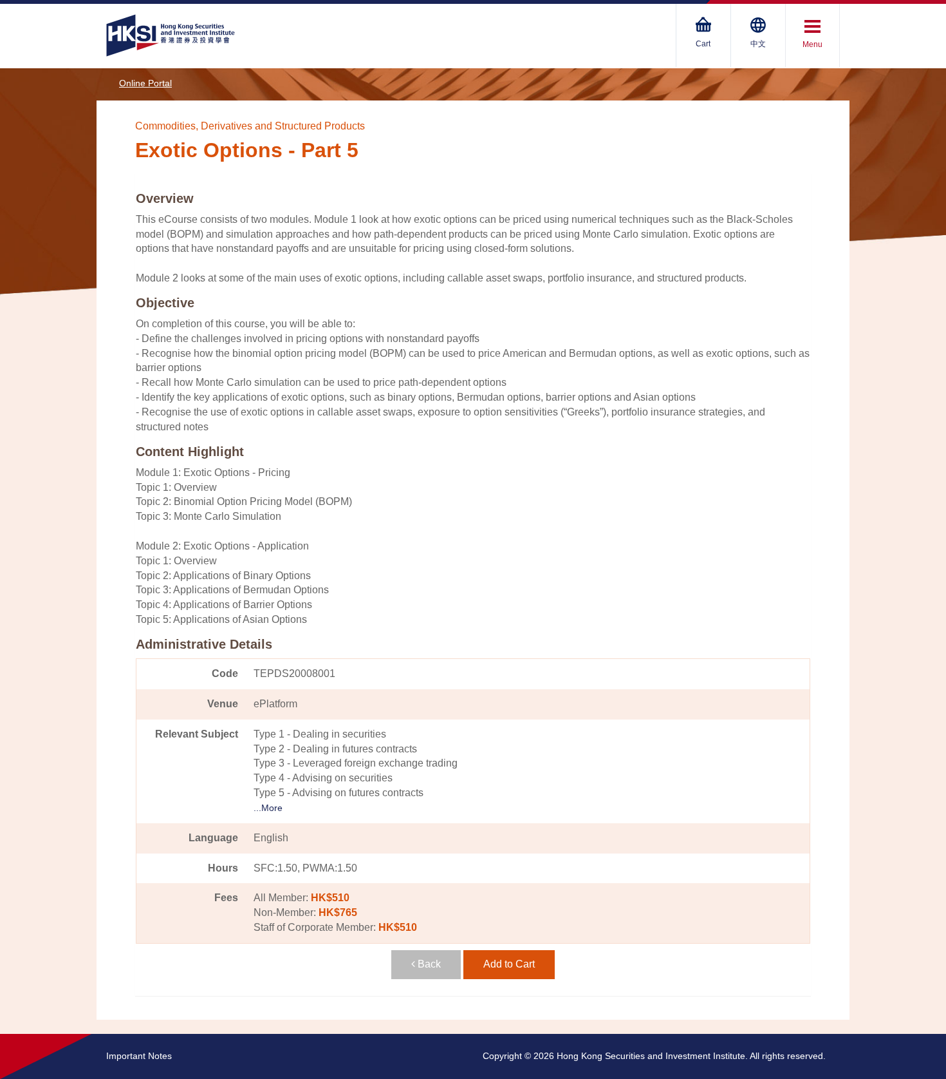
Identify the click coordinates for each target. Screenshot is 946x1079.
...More (268, 808)
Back (428, 964)
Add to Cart (509, 964)
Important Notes (139, 1056)
